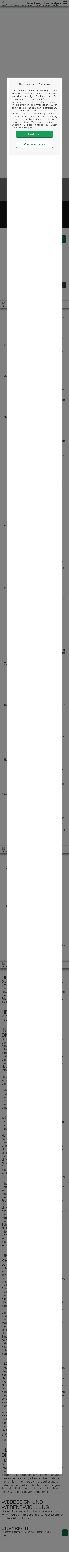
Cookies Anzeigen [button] (34, 144)
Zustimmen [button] (34, 134)
